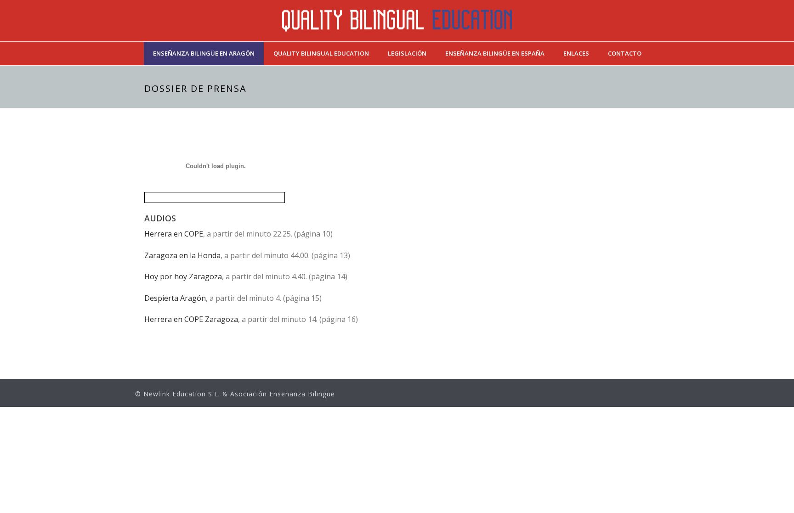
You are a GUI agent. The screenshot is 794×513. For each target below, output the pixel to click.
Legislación (407, 53)
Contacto (624, 53)
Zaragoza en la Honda (182, 255)
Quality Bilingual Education (321, 53)
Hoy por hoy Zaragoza (183, 276)
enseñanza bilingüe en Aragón (204, 53)
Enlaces (576, 53)
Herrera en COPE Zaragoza (191, 319)
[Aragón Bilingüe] (397, 20)
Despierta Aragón (175, 298)
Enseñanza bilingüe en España (494, 53)
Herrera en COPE (173, 234)
